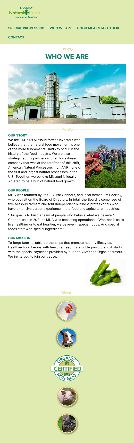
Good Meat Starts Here (98, 28)
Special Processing (26, 28)
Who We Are (61, 28)
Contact (16, 37)
